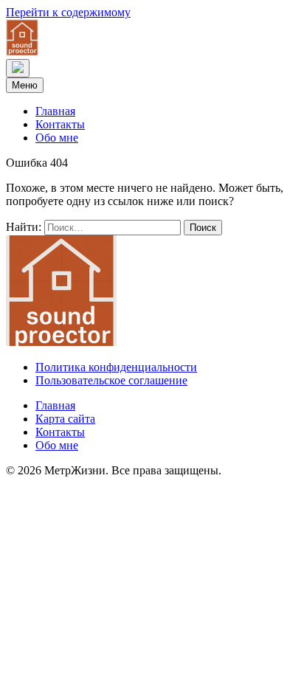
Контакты (60, 124)
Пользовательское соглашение (111, 380)
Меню (25, 85)
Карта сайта (65, 418)
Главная (55, 111)
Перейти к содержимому (68, 12)
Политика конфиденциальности (116, 367)
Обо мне (56, 137)
